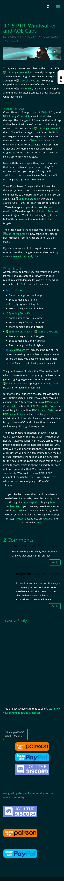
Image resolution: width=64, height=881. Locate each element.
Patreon (23, 502)
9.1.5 (42, 37)
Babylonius (13, 37)
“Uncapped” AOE (14, 732)
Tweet (38, 522)
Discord (17, 510)
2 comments (12, 41)
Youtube (47, 518)
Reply (55, 562)
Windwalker (53, 37)
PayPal (33, 502)
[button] (61, 77)
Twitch (20, 518)
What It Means (13, 736)
